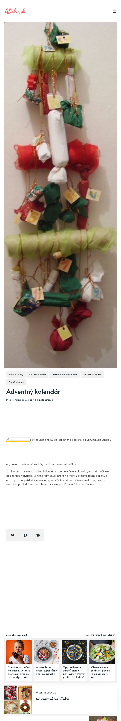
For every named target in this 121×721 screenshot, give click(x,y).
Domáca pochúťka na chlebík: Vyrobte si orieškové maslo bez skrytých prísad (19, 672)
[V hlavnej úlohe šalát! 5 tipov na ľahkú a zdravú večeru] (102, 660)
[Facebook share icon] (25, 535)
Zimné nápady (16, 382)
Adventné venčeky (52, 699)
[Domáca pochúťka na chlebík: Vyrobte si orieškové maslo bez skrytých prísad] (19, 660)
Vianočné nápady (92, 374)
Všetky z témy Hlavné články (100, 634)
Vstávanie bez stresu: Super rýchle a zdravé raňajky (47, 670)
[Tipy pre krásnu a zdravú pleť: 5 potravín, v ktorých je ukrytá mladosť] (74, 660)
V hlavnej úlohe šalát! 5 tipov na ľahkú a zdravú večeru (100, 672)
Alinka (28, 399)
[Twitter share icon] (12, 535)
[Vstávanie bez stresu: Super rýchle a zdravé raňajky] (47, 660)
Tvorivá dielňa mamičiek (64, 374)
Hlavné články (16, 374)
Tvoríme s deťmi (37, 374)
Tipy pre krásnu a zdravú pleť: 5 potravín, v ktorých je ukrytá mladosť (74, 672)
